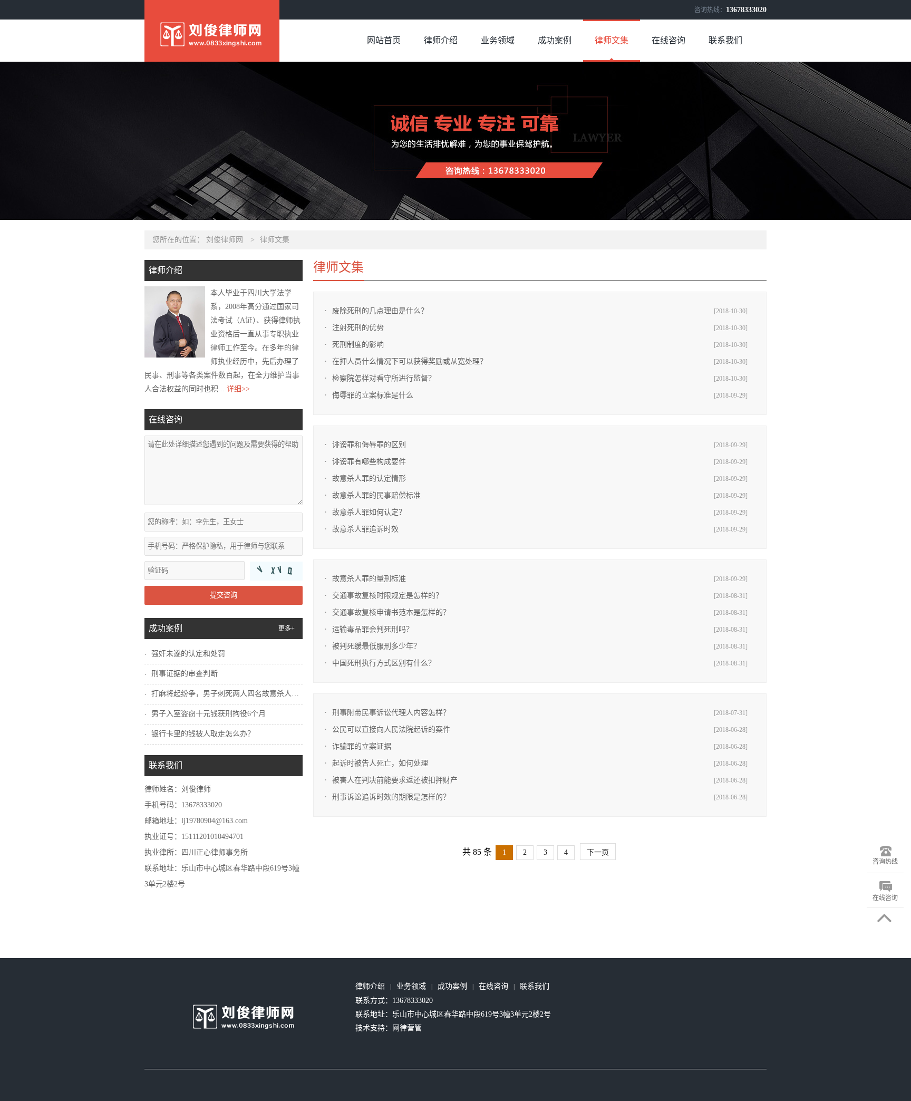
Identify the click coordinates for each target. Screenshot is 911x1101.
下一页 (598, 852)
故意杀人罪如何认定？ (369, 512)
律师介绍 (441, 40)
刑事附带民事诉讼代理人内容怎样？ (391, 713)
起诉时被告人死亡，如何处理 (380, 763)
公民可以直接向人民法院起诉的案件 (391, 729)
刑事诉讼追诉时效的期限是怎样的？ (391, 797)
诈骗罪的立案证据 (361, 746)
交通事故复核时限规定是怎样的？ (387, 596)
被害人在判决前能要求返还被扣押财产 (395, 780)
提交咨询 (223, 595)
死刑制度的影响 (358, 345)
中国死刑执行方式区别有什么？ (383, 663)
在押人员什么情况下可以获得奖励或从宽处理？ (409, 361)
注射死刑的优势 (358, 328)
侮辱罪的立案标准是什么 (372, 395)
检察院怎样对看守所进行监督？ (383, 378)
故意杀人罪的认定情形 (369, 478)
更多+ (286, 628)
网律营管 (407, 1028)
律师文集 (611, 40)
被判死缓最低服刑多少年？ (376, 646)
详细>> (238, 389)
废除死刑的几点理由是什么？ (380, 311)
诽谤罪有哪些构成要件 (369, 462)
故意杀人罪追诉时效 (365, 529)
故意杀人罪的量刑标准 (369, 579)
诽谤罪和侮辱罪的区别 (369, 445)
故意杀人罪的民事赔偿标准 (376, 495)
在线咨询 (668, 40)
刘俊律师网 (224, 240)
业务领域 (498, 40)
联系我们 (725, 40)
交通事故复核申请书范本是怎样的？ (391, 612)
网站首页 (384, 40)
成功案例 (554, 40)
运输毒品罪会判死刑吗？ (372, 629)
